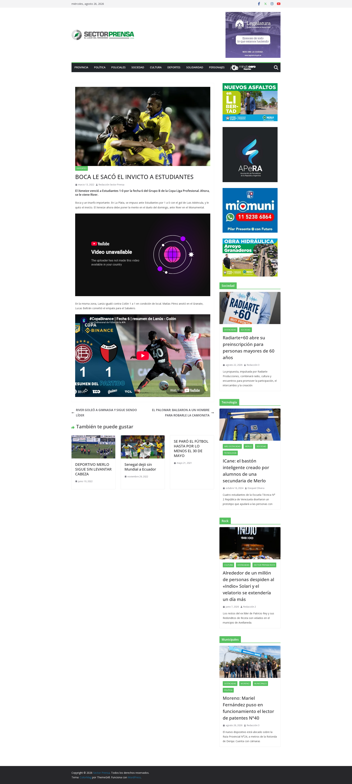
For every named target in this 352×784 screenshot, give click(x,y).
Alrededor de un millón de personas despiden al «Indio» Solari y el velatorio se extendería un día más (248, 586)
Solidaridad (194, 67)
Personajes (217, 67)
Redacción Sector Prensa (111, 184)
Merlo (248, 446)
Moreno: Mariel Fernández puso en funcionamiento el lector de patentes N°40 (248, 708)
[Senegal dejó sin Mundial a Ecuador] (143, 438)
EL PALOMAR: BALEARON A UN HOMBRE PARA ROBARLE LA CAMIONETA (181, 412)
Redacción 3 (253, 364)
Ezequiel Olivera (256, 488)
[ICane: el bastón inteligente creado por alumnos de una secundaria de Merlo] (249, 425)
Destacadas (230, 329)
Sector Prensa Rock (264, 565)
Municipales (260, 683)
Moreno (245, 683)
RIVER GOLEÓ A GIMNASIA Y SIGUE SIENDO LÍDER (106, 412)
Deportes (173, 67)
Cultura (156, 67)
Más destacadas (232, 446)
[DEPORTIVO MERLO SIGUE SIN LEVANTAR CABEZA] (93, 438)
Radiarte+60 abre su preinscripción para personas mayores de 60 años (248, 347)
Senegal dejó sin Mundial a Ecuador (140, 467)
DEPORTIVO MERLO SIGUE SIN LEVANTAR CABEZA (93, 469)
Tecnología (230, 453)
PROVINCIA (81, 67)
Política (99, 67)
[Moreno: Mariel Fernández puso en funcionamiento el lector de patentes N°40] (249, 662)
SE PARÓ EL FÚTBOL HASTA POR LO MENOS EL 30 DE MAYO (191, 448)
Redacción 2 (249, 606)
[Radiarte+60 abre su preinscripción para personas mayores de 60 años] (249, 308)
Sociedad (137, 67)
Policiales (118, 67)
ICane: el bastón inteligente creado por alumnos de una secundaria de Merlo (246, 471)
